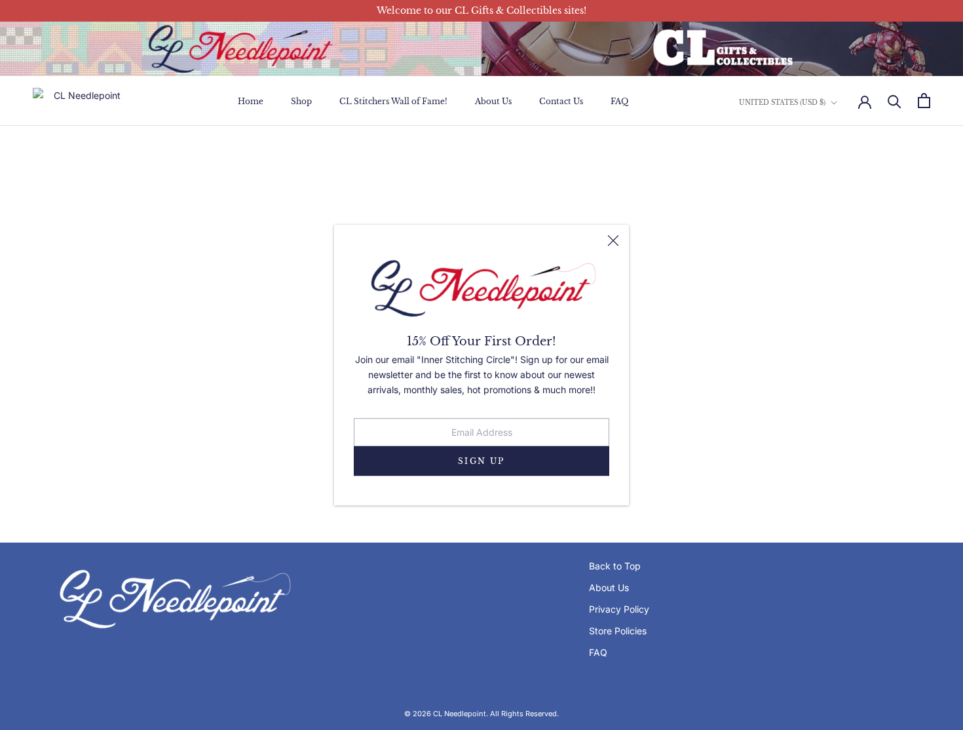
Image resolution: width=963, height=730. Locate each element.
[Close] (613, 240)
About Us (493, 101)
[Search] (894, 100)
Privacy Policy (619, 609)
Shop (301, 101)
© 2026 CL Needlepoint (445, 713)
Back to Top (615, 565)
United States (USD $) (782, 102)
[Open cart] (924, 100)
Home (250, 101)
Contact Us (561, 101)
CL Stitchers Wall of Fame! (393, 101)
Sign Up (481, 461)
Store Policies (618, 630)
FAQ (619, 101)
